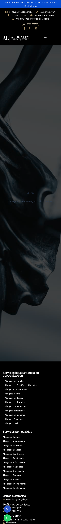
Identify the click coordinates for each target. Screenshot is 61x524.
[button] (45, 38)
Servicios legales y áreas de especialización (21, 374)
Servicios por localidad (17, 431)
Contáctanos (30, 6)
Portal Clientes (32, 24)
